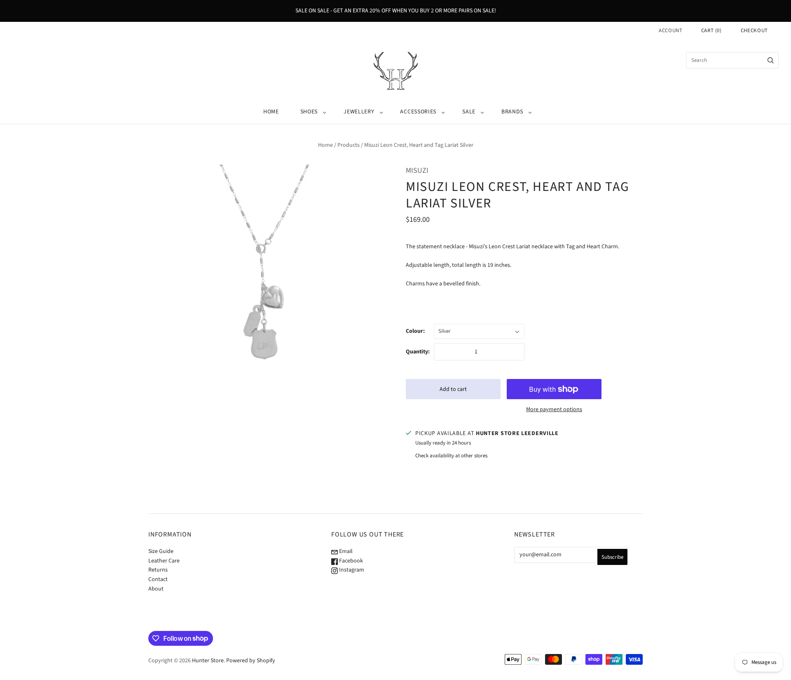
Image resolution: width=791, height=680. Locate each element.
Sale (468, 112)
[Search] (771, 60)
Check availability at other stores (451, 455)
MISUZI (417, 170)
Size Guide (160, 551)
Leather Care (164, 561)
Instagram (351, 570)
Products (348, 145)
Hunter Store (208, 660)
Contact (158, 579)
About (156, 589)
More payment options (554, 409)
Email (345, 551)
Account (671, 30)
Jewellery (359, 112)
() (711, 30)
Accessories (418, 112)
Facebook (350, 561)
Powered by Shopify (250, 660)
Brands (512, 112)
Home (271, 112)
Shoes (309, 112)
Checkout (754, 30)
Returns (158, 570)
